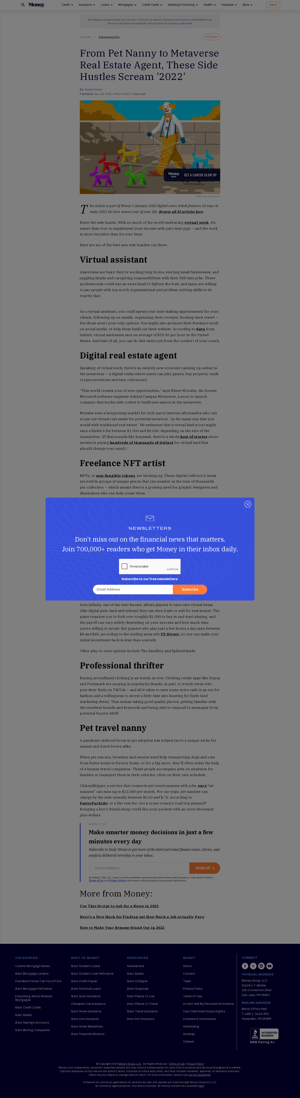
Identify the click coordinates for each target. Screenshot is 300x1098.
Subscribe (190, 589)
